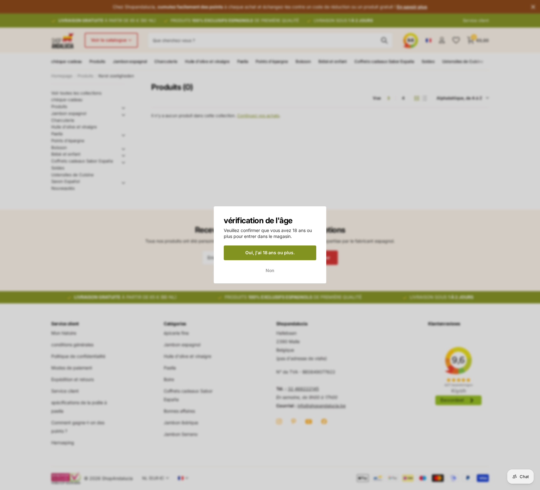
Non (270, 270)
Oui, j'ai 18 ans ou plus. (270, 252)
